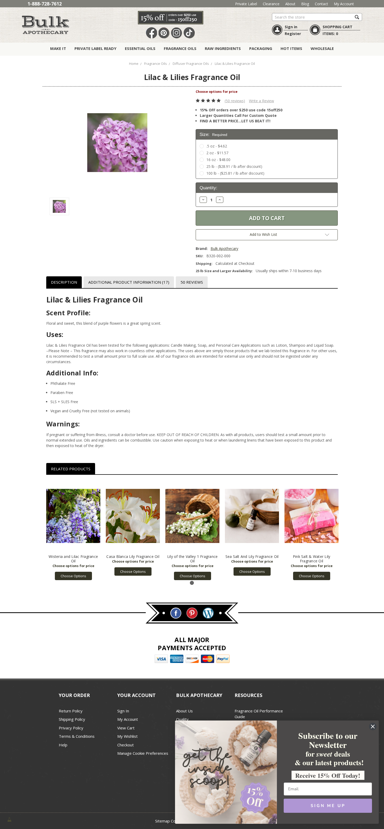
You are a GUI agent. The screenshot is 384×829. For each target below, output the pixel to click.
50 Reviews (192, 282)
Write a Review (261, 100)
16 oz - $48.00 (218, 159)
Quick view (73, 516)
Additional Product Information (128, 282)
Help (63, 744)
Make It (58, 48)
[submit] (357, 17)
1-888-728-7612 (44, 4)
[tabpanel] (73, 530)
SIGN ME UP (328, 806)
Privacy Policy (71, 727)
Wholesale (322, 48)
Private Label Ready (95, 48)
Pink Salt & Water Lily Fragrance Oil (311, 558)
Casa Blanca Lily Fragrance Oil (132, 556)
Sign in (291, 26)
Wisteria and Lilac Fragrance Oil (73, 558)
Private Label (246, 3)
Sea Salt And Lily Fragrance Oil (252, 556)
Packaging (260, 48)
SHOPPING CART (337, 26)
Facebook (151, 33)
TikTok (189, 33)
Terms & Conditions (77, 736)
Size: (213, 134)
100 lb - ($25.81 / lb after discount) (235, 173)
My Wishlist (127, 736)
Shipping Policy (72, 719)
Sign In (123, 710)
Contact (321, 3)
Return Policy (71, 710)
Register (293, 33)
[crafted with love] (9, 819)
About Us (184, 710)
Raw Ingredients (223, 48)
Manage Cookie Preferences (142, 753)
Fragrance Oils (180, 48)
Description (64, 282)
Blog (305, 3)
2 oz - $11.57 (217, 152)
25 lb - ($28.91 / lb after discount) (234, 166)
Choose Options (73, 576)
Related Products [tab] (70, 468)
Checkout (125, 744)
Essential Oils (140, 48)
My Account (344, 3)
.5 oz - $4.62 (216, 146)
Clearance (271, 3)
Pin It (164, 33)
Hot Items (291, 48)
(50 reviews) (235, 100)
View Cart (126, 727)
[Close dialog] (373, 726)
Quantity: (208, 187)
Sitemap (162, 821)
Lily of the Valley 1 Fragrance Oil (192, 558)
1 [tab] (192, 583)
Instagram (176, 33)
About (290, 3)
